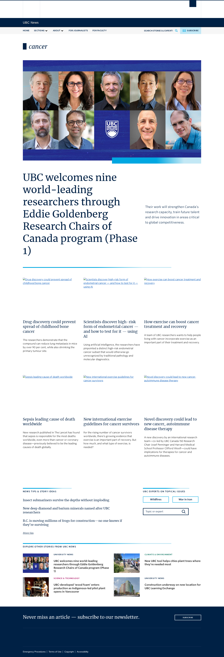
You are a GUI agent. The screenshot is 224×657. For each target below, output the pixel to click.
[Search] (183, 512)
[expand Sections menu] (46, 30)
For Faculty (99, 30)
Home (26, 30)
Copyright (69, 652)
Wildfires (156, 499)
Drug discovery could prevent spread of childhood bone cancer (49, 327)
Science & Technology (67, 578)
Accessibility (82, 652)
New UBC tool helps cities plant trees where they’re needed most (173, 562)
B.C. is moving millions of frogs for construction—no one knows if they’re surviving (72, 522)
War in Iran (185, 499)
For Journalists (78, 30)
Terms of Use (55, 652)
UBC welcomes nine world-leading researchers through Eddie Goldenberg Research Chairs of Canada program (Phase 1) (80, 214)
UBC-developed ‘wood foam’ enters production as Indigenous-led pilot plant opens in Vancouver (79, 588)
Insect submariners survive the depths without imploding (66, 500)
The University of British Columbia (31, 9)
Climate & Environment (158, 554)
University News (63, 554)
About (56, 30)
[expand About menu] (62, 30)
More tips (28, 533)
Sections (39, 30)
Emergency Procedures (34, 652)
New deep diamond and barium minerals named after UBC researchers (66, 510)
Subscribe (193, 30)
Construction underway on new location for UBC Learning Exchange (173, 586)
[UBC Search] (192, 3)
